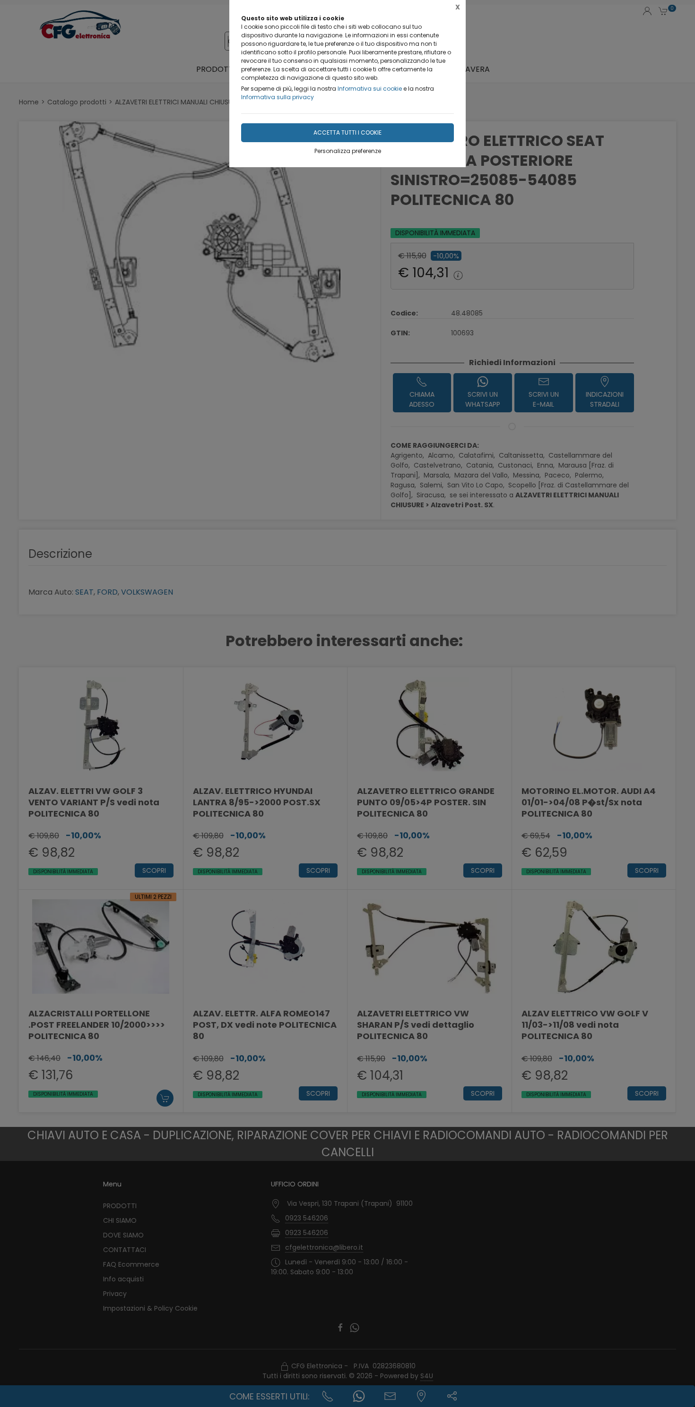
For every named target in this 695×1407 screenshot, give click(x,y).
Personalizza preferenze (347, 151)
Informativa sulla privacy (277, 97)
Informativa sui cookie (370, 89)
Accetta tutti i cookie (347, 132)
